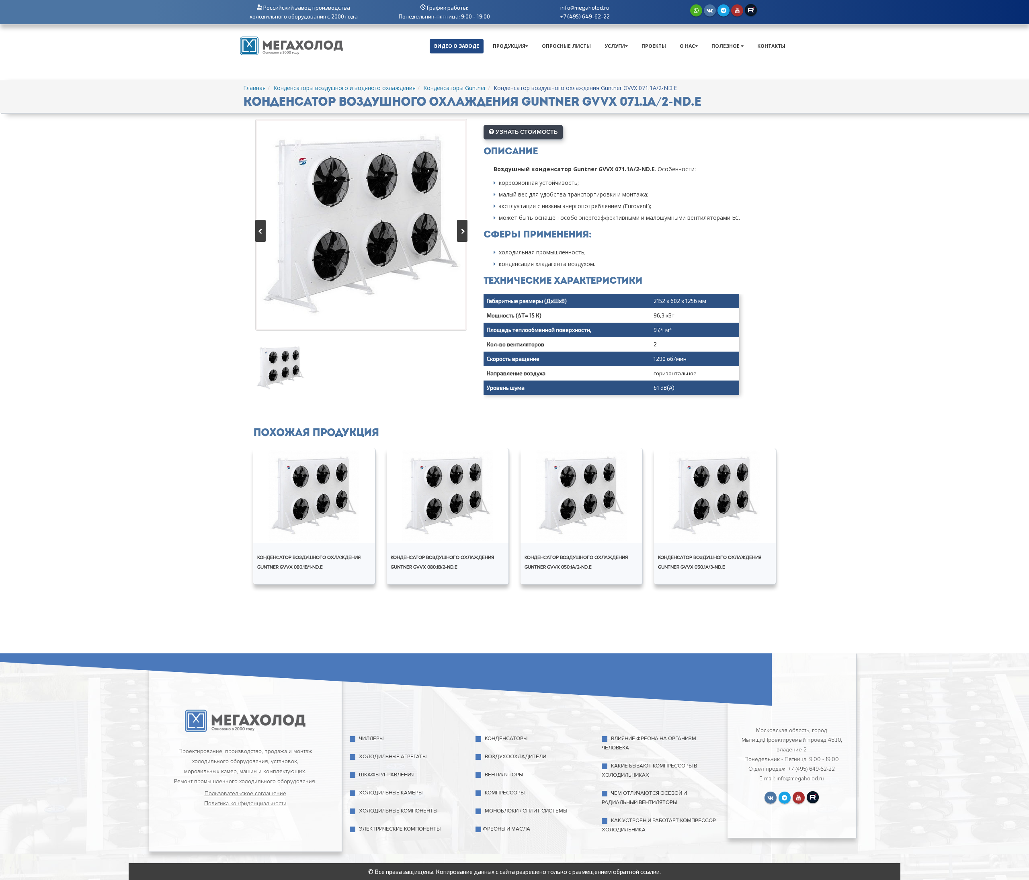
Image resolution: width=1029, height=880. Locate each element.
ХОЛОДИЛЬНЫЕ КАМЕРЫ (390, 793)
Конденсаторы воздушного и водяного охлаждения (344, 88)
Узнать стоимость (526, 131)
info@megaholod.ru (584, 7)
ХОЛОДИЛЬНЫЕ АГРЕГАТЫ (392, 756)
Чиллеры (371, 738)
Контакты (771, 46)
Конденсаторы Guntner (454, 88)
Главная (254, 88)
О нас (687, 46)
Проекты (654, 46)
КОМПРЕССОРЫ (505, 793)
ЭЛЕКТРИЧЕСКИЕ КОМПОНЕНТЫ (400, 829)
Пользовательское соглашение (245, 793)
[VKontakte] (710, 10)
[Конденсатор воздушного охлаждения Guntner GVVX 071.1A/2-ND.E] (361, 225)
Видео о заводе (456, 46)
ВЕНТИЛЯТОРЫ (504, 775)
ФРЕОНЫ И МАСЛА (506, 829)
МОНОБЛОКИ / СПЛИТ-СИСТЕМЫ (526, 811)
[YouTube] (737, 10)
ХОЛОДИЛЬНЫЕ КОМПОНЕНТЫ (398, 811)
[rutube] (751, 10)
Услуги (615, 46)
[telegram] (723, 10)
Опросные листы (566, 46)
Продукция (509, 46)
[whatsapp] (696, 10)
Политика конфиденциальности (245, 803)
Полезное (726, 46)
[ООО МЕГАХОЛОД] (291, 45)
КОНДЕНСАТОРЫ (506, 738)
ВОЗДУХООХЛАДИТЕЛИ (515, 756)
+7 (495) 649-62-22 (585, 16)
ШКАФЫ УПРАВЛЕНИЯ (386, 775)
